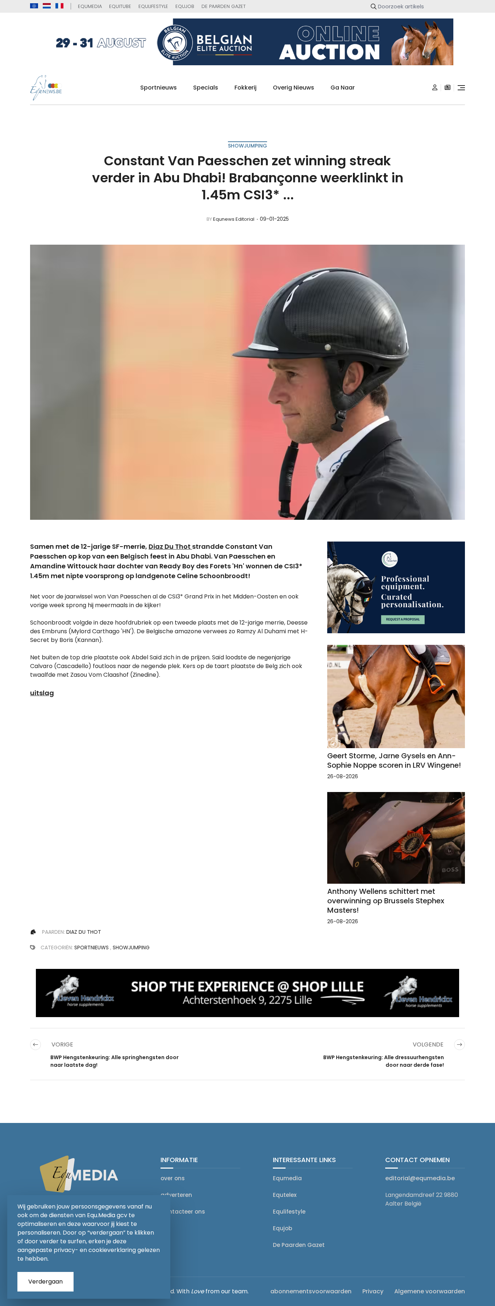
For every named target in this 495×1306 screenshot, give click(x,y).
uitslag (42, 692)
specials (205, 87)
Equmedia (90, 6)
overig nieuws (293, 87)
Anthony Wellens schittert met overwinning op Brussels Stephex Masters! (385, 900)
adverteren (176, 1195)
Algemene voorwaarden (429, 1291)
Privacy (372, 1291)
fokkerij (245, 87)
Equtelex (284, 1195)
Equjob (184, 6)
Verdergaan (45, 1281)
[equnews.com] (34, 6)
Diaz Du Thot (170, 546)
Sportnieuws (158, 87)
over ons (173, 1178)
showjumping (247, 145)
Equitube (120, 6)
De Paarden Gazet (223, 6)
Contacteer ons (183, 1211)
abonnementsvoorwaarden (311, 1291)
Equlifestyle (153, 6)
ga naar (342, 87)
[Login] (434, 87)
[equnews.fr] (59, 6)
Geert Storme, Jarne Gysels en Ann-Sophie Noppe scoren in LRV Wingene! (394, 760)
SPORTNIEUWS (91, 947)
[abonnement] (447, 87)
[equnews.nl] (47, 6)
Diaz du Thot (83, 932)
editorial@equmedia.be (420, 1178)
